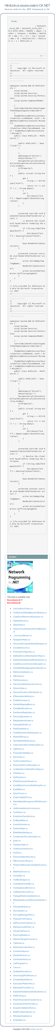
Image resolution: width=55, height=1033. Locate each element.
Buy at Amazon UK (14, 603)
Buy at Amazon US (13, 600)
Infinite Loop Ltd (36, 1029)
